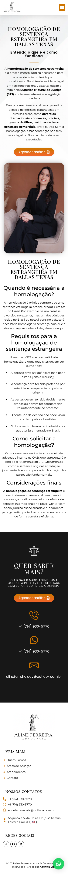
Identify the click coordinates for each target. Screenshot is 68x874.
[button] (62, 7)
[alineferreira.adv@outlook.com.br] (34, 665)
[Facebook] (13, 844)
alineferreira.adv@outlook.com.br (34, 676)
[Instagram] (6, 844)
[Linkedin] (21, 844)
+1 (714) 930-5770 (34, 626)
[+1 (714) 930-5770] (34, 615)
